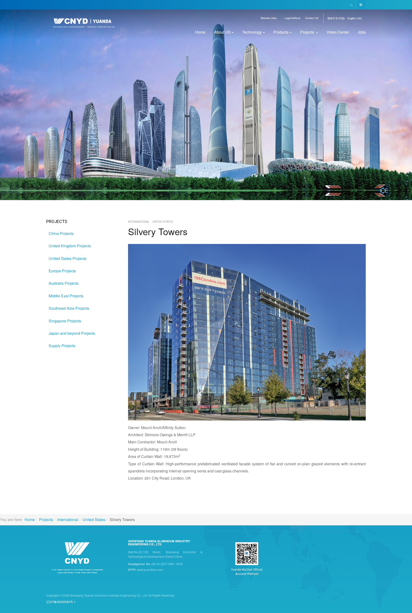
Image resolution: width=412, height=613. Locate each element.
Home (200, 32)
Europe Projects (62, 271)
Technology (252, 32)
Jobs (362, 32)
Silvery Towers (157, 231)
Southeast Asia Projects (69, 308)
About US (222, 32)
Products (280, 32)
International (67, 519)
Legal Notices (292, 18)
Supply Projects (62, 345)
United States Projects (67, 258)
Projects (307, 32)
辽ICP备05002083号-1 (61, 602)
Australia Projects (63, 283)
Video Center (338, 32)
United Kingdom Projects (70, 245)
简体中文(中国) (336, 18)
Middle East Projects (66, 296)
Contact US (312, 18)
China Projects (61, 233)
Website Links (269, 18)
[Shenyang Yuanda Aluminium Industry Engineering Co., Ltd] (83, 24)
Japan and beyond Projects (72, 333)
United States (93, 519)
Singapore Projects (65, 321)
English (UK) (354, 18)
